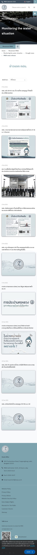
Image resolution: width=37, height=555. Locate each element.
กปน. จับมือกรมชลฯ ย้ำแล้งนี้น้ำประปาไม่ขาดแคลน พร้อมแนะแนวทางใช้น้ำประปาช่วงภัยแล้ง (18, 209)
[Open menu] (34, 7)
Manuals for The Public (9, 505)
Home (3, 51)
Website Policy (6, 489)
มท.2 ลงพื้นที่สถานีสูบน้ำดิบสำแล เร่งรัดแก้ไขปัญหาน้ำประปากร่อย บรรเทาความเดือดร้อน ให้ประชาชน (17, 170)
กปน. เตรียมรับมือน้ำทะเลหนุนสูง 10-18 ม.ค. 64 (16, 404)
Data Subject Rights (8, 502)
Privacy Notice (6, 496)
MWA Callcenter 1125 (10, 2)
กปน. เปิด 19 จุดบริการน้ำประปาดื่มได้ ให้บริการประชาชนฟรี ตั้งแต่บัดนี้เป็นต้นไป (18, 366)
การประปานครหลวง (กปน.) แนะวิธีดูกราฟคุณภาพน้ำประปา (17, 288)
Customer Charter (7, 509)
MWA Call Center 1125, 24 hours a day (16, 468)
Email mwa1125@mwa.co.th (13, 480)
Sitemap (4, 512)
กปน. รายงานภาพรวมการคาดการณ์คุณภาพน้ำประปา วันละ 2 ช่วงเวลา (18, 131)
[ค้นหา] (29, 7)
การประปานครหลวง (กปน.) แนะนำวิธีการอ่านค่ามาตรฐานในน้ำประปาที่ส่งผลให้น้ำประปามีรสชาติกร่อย (17, 327)
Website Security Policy (9, 498)
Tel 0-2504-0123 (9, 471)
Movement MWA (14, 51)
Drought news (30, 53)
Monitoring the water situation (13, 53)
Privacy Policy (6, 492)
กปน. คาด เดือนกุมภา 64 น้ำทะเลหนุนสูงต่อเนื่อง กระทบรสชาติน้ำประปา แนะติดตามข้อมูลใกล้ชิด (18, 248)
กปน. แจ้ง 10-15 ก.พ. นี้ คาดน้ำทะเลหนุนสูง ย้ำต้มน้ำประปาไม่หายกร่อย (17, 92)
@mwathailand (22, 537)
